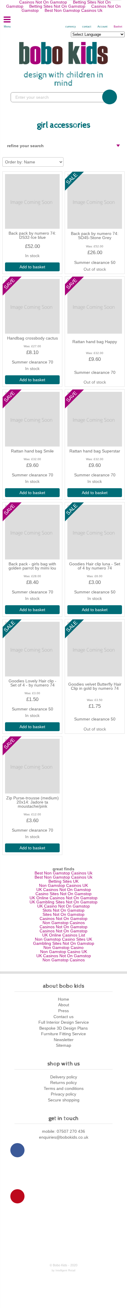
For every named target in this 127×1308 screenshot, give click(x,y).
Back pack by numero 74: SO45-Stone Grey (94, 235)
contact (86, 26)
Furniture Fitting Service (63, 1033)
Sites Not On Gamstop (63, 914)
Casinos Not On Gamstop (63, 918)
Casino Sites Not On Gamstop (63, 893)
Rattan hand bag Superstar (94, 451)
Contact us (63, 1016)
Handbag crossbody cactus (32, 338)
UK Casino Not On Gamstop (63, 906)
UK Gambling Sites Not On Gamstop (63, 902)
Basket (118, 26)
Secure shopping (63, 1100)
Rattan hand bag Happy (94, 342)
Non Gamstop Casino (63, 947)
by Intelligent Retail (63, 1270)
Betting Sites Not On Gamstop (57, 6)
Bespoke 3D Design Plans (63, 1028)
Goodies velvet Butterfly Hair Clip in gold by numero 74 (94, 686)
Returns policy (63, 1082)
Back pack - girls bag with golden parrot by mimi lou (32, 566)
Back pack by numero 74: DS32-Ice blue (32, 235)
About (63, 1004)
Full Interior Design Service (63, 1022)
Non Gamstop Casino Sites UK (63, 939)
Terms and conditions (64, 1088)
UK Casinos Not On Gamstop (63, 889)
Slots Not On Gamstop (63, 910)
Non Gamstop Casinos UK (63, 885)
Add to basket (32, 266)
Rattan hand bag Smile (32, 451)
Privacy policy (63, 1094)
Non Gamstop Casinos (64, 922)
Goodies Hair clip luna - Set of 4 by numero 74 (94, 566)
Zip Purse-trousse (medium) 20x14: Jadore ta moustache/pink (32, 802)
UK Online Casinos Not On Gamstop (63, 897)
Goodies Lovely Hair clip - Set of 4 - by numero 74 (32, 683)
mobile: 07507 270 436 (63, 1131)
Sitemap (63, 1045)
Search (109, 97)
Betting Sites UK (63, 881)
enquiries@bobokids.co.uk (63, 1137)
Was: (89, 246)
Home (63, 999)
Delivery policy (63, 1077)
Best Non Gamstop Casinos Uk (73, 10)
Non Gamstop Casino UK (63, 951)
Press (63, 1010)
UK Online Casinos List (63, 935)
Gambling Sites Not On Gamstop (63, 943)
